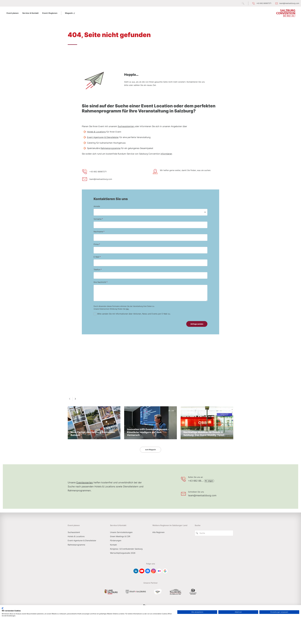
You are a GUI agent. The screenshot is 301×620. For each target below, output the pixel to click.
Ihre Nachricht (100, 282)
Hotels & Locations (96, 132)
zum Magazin (150, 450)
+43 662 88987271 (98, 171)
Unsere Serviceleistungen (121, 532)
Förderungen (115, 540)
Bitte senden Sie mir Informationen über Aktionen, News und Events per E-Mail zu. (133, 314)
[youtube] (141, 571)
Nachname (98, 231)
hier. (127, 309)
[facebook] (147, 571)
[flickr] (159, 571)
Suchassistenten (126, 126)
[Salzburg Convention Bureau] (285, 13)
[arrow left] (69, 399)
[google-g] (165, 571)
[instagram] (153, 571)
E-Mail (96, 257)
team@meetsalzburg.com (100, 179)
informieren (166, 154)
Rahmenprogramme (110, 148)
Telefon (97, 269)
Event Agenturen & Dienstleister (103, 137)
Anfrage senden (196, 324)
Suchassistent (74, 532)
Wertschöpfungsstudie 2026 (122, 553)
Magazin (69, 13)
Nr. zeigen (209, 481)
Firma (96, 244)
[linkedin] (135, 571)
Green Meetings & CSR (120, 536)
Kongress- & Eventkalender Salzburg (126, 549)
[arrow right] (75, 399)
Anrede (97, 206)
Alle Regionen (158, 532)
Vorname (97, 219)
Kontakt (113, 545)
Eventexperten (84, 482)
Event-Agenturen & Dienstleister (82, 540)
